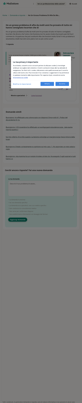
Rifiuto (47, 84)
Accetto (62, 84)
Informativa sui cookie (20, 77)
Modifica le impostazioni (22, 84)
